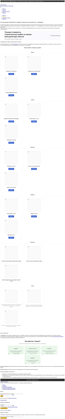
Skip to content (3, 4)
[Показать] (13, 394)
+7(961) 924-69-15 (6, 1)
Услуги (3, 384)
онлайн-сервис (16, 44)
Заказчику (4, 385)
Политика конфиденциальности (25, 382)
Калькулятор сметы (6, 11)
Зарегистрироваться (12, 398)
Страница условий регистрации (8, 388)
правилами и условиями (12, 407)
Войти (9, 410)
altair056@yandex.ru (14, 1)
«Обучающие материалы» (58, 336)
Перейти (11, 74)
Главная (4, 10)
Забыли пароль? (3, 400)
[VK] (62, 1)
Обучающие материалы (7, 387)
